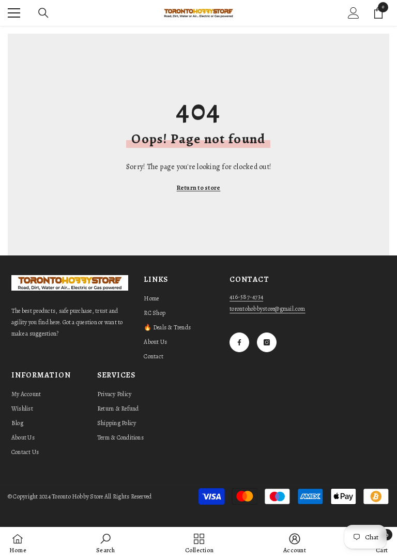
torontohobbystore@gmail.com (267, 309)
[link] (105, 543)
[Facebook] (239, 342)
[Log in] (353, 13)
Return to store (199, 188)
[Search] (43, 13)
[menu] (14, 13)
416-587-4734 (246, 297)
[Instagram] (267, 342)
